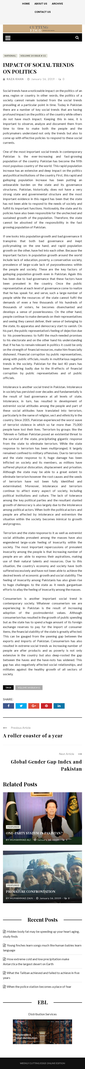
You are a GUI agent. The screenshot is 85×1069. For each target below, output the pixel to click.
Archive (57, 3)
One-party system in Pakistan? (34, 833)
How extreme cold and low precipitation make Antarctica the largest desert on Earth (36, 961)
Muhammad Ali (20, 839)
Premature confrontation (30, 891)
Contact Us (43, 11)
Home (26, 3)
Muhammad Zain (21, 898)
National (10, 55)
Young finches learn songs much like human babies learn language (42, 947)
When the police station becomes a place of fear (39, 986)
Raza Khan (15, 79)
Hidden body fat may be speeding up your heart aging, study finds (41, 934)
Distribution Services (42, 1014)
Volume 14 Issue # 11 (33, 55)
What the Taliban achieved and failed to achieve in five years (41, 975)
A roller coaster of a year (33, 735)
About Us (40, 3)
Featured (13, 827)
